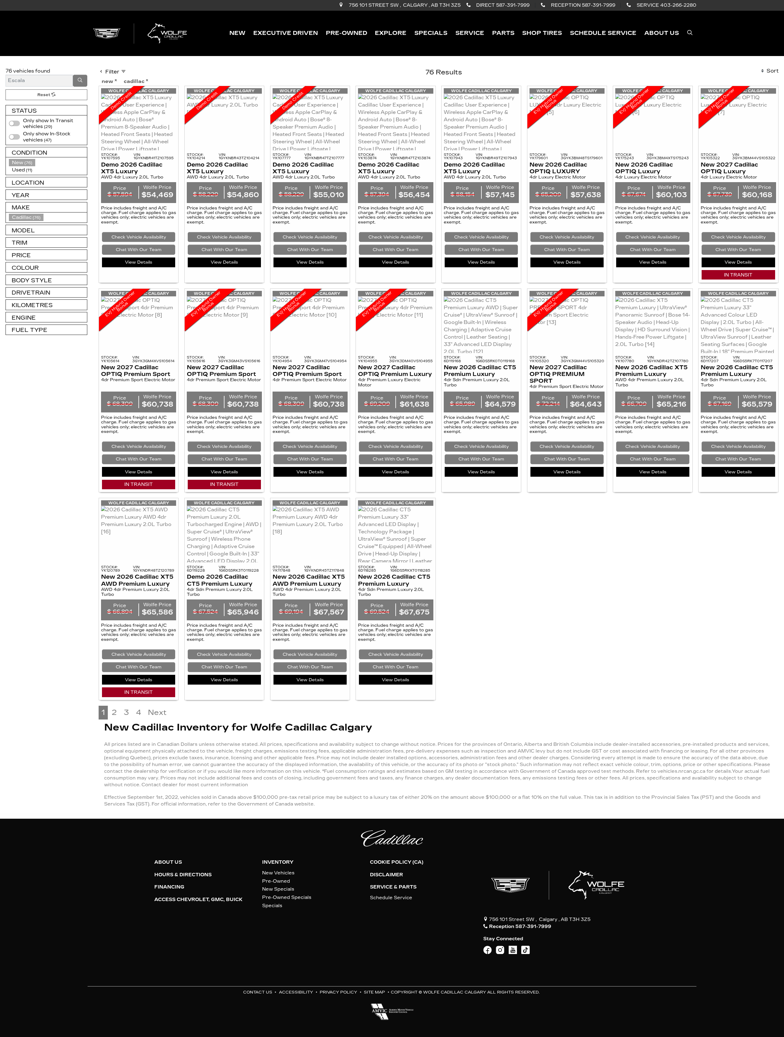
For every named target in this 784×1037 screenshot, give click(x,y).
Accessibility (296, 992)
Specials (272, 905)
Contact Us (257, 992)
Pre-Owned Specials (286, 897)
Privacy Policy (338, 992)
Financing (169, 887)
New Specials (278, 889)
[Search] (80, 81)
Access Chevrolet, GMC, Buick (198, 899)
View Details (138, 262)
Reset (44, 94)
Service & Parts (393, 887)
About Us (168, 862)
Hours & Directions (183, 874)
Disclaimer (386, 874)
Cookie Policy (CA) (396, 862)
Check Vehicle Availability (138, 237)
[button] (237, 33)
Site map (374, 992)
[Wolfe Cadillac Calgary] (141, 33)
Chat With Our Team (138, 249)
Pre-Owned (276, 881)
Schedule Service (391, 897)
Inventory (277, 862)
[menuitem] (48, 136)
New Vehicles (278, 873)
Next (157, 712)
